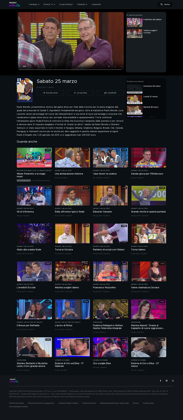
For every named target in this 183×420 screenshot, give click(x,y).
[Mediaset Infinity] (14, 4)
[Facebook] (160, 381)
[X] (173, 381)
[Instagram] (167, 381)
